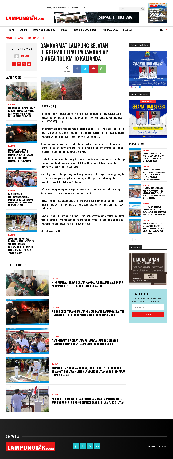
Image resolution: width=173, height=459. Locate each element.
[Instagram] (19, 64)
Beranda (10, 38)
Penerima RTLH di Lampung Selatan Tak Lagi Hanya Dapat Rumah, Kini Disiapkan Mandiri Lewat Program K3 (154, 211)
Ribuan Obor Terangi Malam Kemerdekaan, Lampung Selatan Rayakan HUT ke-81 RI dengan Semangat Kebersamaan (21, 155)
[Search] (142, 9)
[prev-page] (131, 239)
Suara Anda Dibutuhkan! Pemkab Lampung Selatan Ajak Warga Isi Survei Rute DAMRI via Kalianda (157, 15)
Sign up (148, 315)
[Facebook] (14, 64)
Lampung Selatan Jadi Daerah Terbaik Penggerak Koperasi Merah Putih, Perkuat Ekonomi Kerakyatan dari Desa (154, 174)
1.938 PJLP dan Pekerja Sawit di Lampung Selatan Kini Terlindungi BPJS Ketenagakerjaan (153, 157)
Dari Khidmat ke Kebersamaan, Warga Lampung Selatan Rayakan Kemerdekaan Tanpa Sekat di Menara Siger (21, 199)
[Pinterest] (93, 69)
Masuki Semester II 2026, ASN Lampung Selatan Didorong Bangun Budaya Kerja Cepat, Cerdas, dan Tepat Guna (153, 228)
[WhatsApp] (102, 69)
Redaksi (25, 56)
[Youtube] (29, 64)
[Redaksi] (17, 56)
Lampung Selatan (36, 38)
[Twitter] (24, 64)
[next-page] (135, 239)
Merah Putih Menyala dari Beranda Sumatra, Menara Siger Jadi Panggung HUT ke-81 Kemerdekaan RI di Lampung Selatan (88, 400)
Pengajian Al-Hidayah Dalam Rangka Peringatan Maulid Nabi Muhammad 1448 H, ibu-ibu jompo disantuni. (21, 112)
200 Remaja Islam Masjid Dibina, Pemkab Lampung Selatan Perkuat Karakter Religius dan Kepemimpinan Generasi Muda (154, 193)
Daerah (153, 6)
